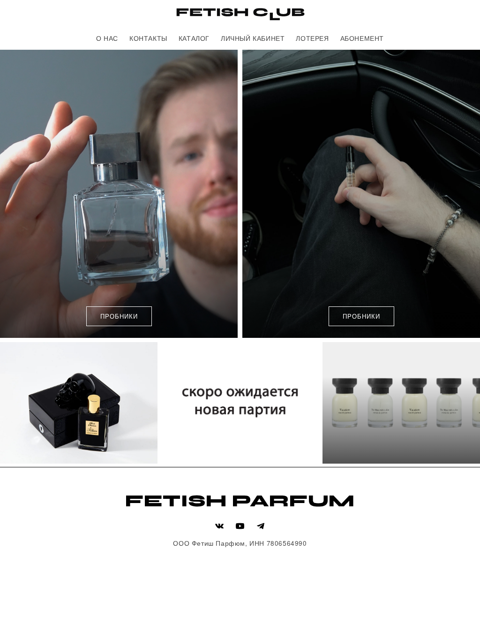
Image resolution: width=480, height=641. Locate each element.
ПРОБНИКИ (119, 316)
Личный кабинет (253, 38)
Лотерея (312, 38)
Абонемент (362, 38)
